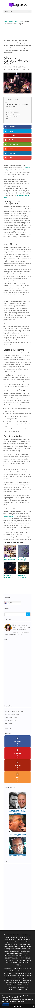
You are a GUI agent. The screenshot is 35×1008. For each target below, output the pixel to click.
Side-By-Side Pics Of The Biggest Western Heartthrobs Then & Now (17, 812)
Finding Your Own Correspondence (17, 104)
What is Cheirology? (10, 720)
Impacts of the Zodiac (13, 115)
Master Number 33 (9, 723)
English (9, 603)
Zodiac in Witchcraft (12, 113)
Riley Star (8, 67)
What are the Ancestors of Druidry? (14, 711)
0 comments (25, 69)
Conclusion (10, 119)
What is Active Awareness (11, 714)
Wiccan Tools (15, 69)
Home (5, 21)
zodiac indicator (8, 516)
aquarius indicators (15, 21)
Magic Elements (11, 106)
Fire (13, 108)
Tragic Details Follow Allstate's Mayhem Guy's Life (17, 856)
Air (12, 110)
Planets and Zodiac (12, 117)
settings (21, 1001)
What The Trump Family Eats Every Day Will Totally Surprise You (17, 834)
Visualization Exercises (10, 717)
